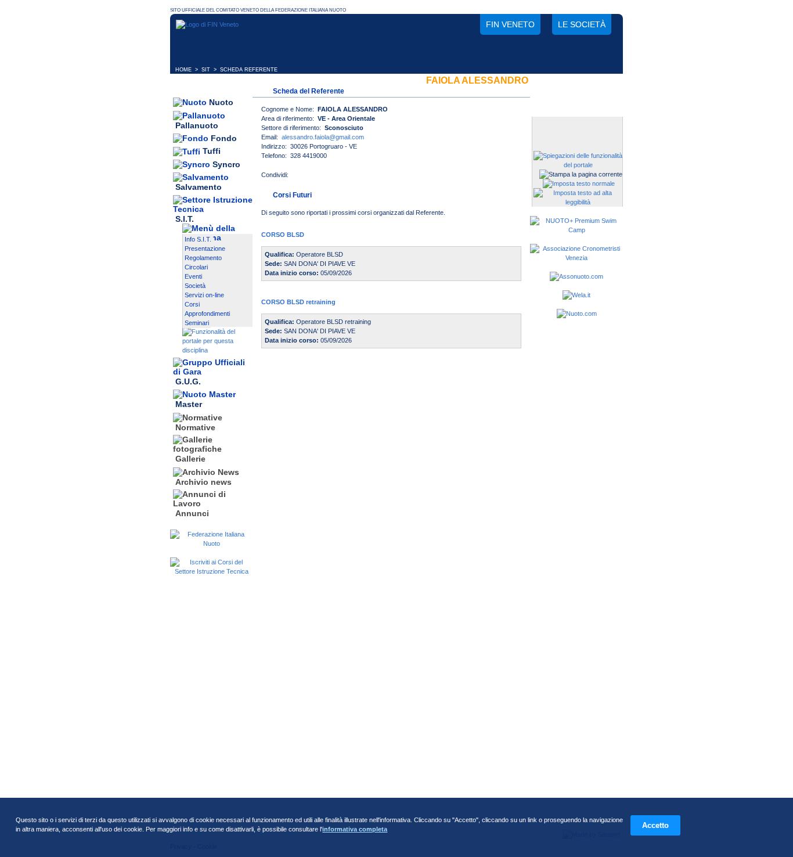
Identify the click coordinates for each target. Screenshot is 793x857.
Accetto (655, 825)
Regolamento (203, 257)
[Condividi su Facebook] (300, 178)
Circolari (196, 267)
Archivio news (203, 482)
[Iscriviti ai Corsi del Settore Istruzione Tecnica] (211, 571)
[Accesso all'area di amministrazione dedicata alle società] (576, 126)
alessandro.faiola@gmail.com (323, 137)
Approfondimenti (207, 313)
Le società (581, 24)
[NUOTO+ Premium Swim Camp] (576, 229)
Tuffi (212, 151)
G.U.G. (188, 381)
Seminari (197, 322)
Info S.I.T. (198, 239)
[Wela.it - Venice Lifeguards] (576, 294)
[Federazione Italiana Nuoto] (211, 543)
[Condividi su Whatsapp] (346, 178)
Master (188, 404)
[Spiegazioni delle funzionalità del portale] (578, 164)
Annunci (192, 513)
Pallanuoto (196, 125)
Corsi (192, 304)
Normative (195, 427)
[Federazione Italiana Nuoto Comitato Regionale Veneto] (207, 24)
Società (195, 285)
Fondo (224, 138)
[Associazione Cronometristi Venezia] (576, 257)
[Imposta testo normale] (579, 183)
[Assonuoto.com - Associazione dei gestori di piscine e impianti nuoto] (576, 276)
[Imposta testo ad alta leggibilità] (578, 202)
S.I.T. (184, 219)
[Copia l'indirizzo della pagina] (370, 178)
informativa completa (354, 829)
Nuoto (221, 102)
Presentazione (205, 248)
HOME (183, 70)
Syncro (226, 164)
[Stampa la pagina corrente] (580, 174)
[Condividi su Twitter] (323, 178)
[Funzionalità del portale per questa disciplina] (217, 350)
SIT (205, 70)
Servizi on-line (204, 294)
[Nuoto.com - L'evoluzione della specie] (577, 313)
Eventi (193, 276)
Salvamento (198, 187)
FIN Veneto (510, 24)
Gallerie (190, 459)
